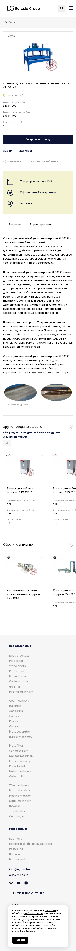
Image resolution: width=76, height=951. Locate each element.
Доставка (25, 151)
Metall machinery (20, 771)
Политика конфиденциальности (30, 844)
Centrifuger (16, 816)
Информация (18, 829)
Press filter (16, 746)
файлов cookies (33, 913)
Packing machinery (21, 692)
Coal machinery (19, 701)
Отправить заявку (38, 140)
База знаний (17, 859)
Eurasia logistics (19, 656)
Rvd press (15, 706)
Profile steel (17, 671)
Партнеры (16, 839)
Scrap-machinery (20, 801)
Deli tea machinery (21, 756)
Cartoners (15, 716)
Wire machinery (19, 785)
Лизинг (7, 151)
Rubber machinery (20, 737)
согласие (50, 911)
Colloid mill (16, 777)
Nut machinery (18, 676)
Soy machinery (18, 751)
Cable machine (18, 682)
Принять (20, 940)
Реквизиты (16, 849)
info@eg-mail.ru (19, 869)
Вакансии (15, 854)
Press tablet (17, 766)
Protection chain (20, 791)
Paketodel (16, 661)
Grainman (15, 687)
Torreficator (17, 811)
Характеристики (41, 224)
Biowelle (14, 806)
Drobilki (13, 721)
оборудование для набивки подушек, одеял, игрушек (32, 435)
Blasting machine (20, 796)
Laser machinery (19, 761)
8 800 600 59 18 (18, 876)
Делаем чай (17, 711)
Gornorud (15, 727)
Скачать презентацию (28, 893)
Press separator (19, 732)
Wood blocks (17, 666)
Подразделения (20, 646)
